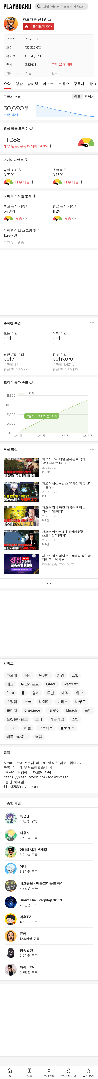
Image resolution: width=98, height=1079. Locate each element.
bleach (71, 710)
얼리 (35, 693)
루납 (50, 693)
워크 (79, 693)
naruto (53, 710)
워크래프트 (30, 684)
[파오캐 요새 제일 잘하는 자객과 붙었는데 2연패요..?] (21, 468)
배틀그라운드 (17, 736)
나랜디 (44, 701)
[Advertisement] (49, 282)
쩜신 (28, 675)
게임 (28, 73)
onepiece (32, 710)
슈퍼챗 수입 (12, 323)
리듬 (27, 728)
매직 (65, 693)
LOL (75, 675)
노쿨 (28, 701)
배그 (10, 684)
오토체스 (46, 728)
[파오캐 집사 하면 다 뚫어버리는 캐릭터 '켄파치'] (21, 516)
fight (10, 693)
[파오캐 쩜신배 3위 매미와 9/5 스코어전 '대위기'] (21, 540)
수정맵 (11, 701)
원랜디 (44, 675)
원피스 (62, 701)
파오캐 (11, 675)
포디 (88, 710)
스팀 (74, 719)
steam (11, 728)
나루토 (80, 701)
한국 (54, 73)
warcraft (71, 684)
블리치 (11, 710)
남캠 (38, 736)
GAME (51, 684)
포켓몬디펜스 (17, 719)
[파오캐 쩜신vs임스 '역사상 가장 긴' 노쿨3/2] (21, 492)
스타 (38, 719)
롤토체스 (67, 728)
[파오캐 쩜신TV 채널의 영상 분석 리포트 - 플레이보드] (94, 323)
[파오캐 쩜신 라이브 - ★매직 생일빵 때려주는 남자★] (21, 564)
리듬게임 (57, 719)
